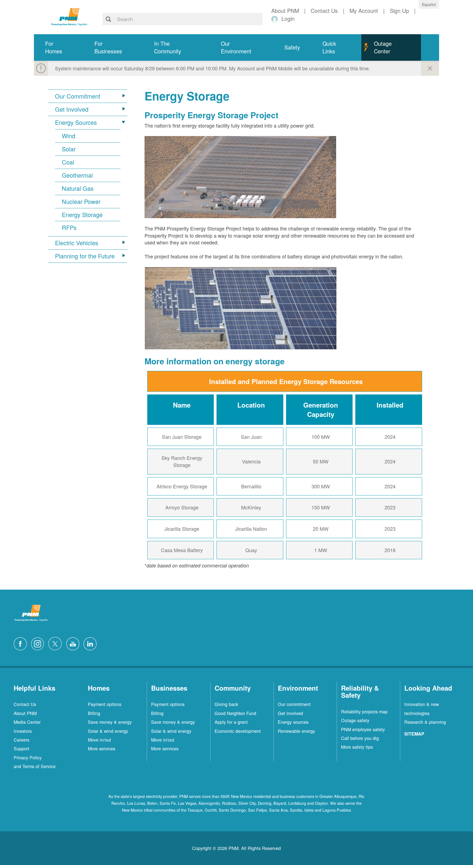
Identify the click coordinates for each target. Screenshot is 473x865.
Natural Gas (78, 188)
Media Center (27, 722)
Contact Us (25, 704)
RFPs (69, 227)
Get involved (290, 713)
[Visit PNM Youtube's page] (74, 642)
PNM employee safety (363, 729)
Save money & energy (110, 722)
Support (21, 748)
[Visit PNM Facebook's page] (22, 642)
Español (429, 4)
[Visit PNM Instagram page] (39, 642)
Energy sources (293, 722)
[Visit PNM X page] (56, 642)
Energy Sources (76, 122)
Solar (69, 149)
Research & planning (425, 722)
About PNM (25, 713)
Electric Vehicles (76, 243)
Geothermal (77, 175)
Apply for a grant (231, 722)
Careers (21, 739)
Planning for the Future (85, 256)
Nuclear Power (81, 201)
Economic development (238, 731)
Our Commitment (77, 96)
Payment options (104, 704)
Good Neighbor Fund (235, 713)
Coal (68, 162)
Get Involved (71, 109)
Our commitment (294, 704)
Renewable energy (296, 731)
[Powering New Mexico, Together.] (69, 16)
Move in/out (99, 739)
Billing (94, 713)
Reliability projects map (364, 711)
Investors (23, 731)
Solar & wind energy (108, 731)
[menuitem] (58, 47)
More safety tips (357, 746)
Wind (68, 136)
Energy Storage (82, 215)
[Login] (275, 19)
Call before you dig (360, 738)
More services (101, 748)
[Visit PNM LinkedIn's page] (91, 642)
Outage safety (355, 720)
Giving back (226, 704)
